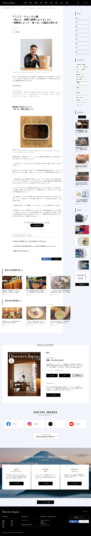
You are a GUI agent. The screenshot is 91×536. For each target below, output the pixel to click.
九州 (61, 2)
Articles (5, 516)
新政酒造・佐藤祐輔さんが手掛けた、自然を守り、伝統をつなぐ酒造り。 (11, 291)
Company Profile (26, 524)
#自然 (77, 97)
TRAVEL (77, 168)
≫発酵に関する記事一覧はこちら (21, 250)
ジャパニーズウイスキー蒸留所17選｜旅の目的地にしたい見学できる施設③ (82, 183)
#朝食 (81, 97)
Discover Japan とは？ (45, 520)
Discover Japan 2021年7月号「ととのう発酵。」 (22, 235)
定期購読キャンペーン (79, 517)
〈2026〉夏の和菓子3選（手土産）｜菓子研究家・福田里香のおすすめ (82, 200)
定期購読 (77, 375)
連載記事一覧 (82, 284)
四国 (56, 2)
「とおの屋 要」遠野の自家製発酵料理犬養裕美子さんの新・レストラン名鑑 (60, 291)
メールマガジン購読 (45, 502)
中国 (51, 2)
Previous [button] (76, 117)
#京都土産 (78, 100)
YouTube (78, 424)
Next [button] (87, 117)
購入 (65, 375)
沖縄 (66, 2)
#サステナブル (79, 105)
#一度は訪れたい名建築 (80, 64)
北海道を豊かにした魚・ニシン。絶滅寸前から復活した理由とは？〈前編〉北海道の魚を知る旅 (82, 148)
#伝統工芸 (78, 92)
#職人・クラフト (79, 71)
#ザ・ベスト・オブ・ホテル (81, 85)
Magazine (24, 516)
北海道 (25, 2)
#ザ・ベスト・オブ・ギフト (81, 102)
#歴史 (77, 67)
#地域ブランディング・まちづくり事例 (82, 82)
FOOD (3, 294)
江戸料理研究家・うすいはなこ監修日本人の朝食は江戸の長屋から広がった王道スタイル (82, 131)
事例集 (42, 522)
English (85, 2)
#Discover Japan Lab (80, 76)
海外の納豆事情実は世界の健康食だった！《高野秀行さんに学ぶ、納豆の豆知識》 (36, 291)
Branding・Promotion (48, 516)
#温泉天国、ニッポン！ (80, 74)
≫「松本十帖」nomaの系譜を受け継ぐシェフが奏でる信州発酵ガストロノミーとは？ (34, 246)
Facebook (15, 424)
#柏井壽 (77, 87)
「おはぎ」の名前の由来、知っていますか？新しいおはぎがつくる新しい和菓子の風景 (36, 322)
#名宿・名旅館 (79, 79)
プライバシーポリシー (45, 525)
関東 (36, 2)
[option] (36, 284)
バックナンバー (24, 520)
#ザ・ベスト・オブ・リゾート (82, 90)
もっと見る (51, 375)
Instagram (36, 424)
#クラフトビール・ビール (81, 95)
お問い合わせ (43, 523)
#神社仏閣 (83, 69)
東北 (31, 2)
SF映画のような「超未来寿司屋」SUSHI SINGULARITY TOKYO (11, 322)
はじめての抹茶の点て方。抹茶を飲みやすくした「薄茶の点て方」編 (60, 322)
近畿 (46, 2)
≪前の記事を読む (17, 85)
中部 (41, 2)
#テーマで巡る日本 (84, 67)
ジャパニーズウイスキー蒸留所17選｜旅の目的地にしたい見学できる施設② (82, 166)
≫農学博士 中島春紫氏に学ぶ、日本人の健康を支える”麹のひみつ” (29, 241)
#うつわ (77, 69)
